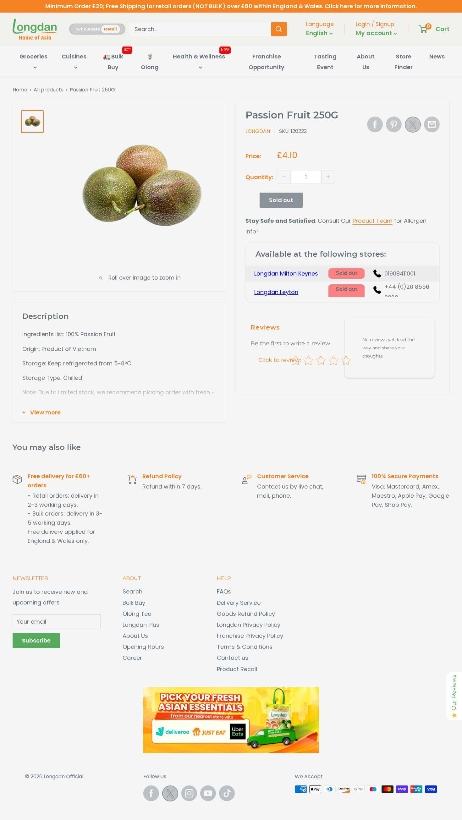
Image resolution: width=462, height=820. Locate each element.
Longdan (257, 131)
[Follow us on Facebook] (151, 793)
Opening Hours (143, 647)
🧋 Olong (150, 61)
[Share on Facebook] (375, 124)
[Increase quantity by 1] (328, 176)
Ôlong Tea (137, 614)
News (437, 56)
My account (374, 33)
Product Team (373, 221)
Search (132, 591)
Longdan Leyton (276, 292)
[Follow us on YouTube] (208, 793)
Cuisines (74, 56)
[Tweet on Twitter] (413, 126)
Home (20, 89)
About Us (366, 61)
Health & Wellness (199, 56)
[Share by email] (432, 124)
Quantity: (259, 177)
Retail (110, 28)
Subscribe (36, 640)
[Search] (279, 29)
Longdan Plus (141, 625)
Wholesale (88, 28)
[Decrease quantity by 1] (283, 176)
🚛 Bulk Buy (113, 61)
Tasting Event (325, 61)
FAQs (224, 591)
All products (48, 89)
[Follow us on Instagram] (189, 793)
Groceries (33, 56)
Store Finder (403, 61)
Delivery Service (239, 603)
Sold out (281, 200)
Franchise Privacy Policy (250, 636)
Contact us (232, 658)
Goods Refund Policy (246, 614)
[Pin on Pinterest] (394, 124)
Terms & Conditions (244, 647)
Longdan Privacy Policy (248, 625)
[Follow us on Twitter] (170, 795)
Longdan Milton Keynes (286, 273)
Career (132, 658)
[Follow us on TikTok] (227, 793)
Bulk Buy (134, 603)
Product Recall (237, 669)
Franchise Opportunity (266, 61)
